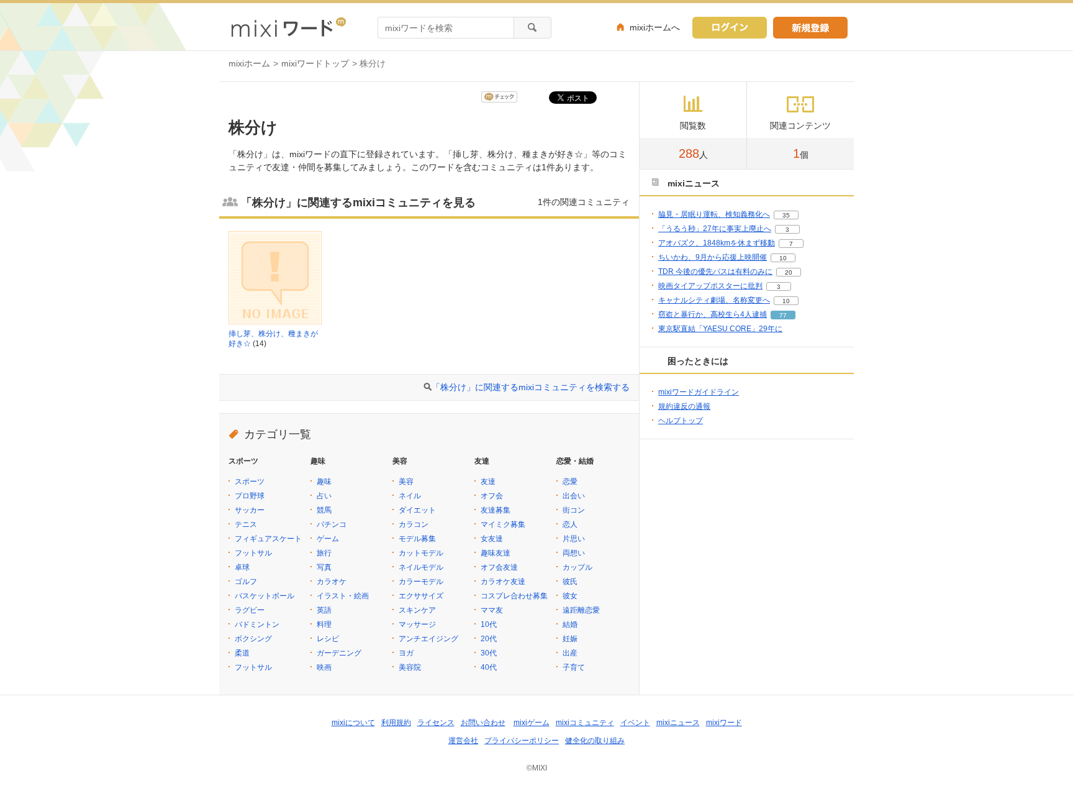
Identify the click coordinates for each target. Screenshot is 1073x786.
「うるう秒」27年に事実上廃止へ (714, 228)
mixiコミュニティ (585, 722)
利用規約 (396, 722)
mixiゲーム (532, 722)
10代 (489, 624)
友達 (488, 481)
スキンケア (417, 610)
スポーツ (250, 481)
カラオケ (331, 581)
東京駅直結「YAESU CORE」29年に (720, 328)
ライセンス (436, 722)
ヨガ (406, 653)
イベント (635, 722)
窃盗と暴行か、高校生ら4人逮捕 (712, 314)
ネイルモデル (421, 567)
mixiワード (724, 722)
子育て (574, 667)
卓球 (242, 567)
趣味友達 (495, 553)
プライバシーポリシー (521, 740)
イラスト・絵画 (343, 596)
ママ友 (492, 610)
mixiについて (353, 722)
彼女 (570, 596)
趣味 (324, 481)
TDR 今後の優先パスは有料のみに (715, 271)
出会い (574, 495)
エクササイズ (421, 596)
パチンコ (331, 524)
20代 (489, 638)
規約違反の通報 (684, 406)
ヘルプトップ (680, 420)
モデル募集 (417, 538)
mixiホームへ (655, 27)
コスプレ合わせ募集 (514, 596)
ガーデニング (339, 653)
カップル (577, 567)
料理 (324, 624)
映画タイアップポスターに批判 (710, 285)
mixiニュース (678, 722)
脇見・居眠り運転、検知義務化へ (714, 214)
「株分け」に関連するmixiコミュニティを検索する (531, 387)
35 (786, 215)
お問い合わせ (483, 722)
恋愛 (570, 481)
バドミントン (257, 624)
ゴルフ (246, 581)
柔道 (242, 653)
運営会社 (463, 740)
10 (783, 258)
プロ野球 (250, 495)
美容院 (410, 667)
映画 (324, 667)
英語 (324, 610)
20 (788, 272)
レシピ (328, 638)
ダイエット (417, 510)
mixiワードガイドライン (698, 392)
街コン (574, 510)
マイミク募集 (503, 524)
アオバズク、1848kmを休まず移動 (716, 243)
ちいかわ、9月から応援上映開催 (712, 257)
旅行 (324, 553)
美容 (406, 481)
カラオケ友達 (503, 581)
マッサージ (417, 624)
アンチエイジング (428, 638)
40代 (489, 667)
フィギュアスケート (268, 538)
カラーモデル (421, 581)
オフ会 (492, 495)
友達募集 (495, 510)
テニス (246, 524)
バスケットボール (264, 596)
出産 (570, 653)
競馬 (324, 510)
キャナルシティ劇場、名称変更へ (714, 300)
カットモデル (421, 553)
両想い (574, 553)
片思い (574, 538)
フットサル (253, 553)
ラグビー (250, 610)
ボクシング (253, 638)
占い (324, 495)
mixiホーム (249, 63)
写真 (324, 567)
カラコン (413, 524)
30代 (489, 653)
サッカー (250, 510)
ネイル (410, 495)
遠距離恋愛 (581, 610)
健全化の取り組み (595, 740)
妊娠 (570, 638)
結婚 (570, 624)
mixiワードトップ (315, 63)
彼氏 (570, 581)
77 (783, 315)
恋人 (570, 524)
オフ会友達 (499, 567)
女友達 (492, 538)
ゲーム (328, 538)
